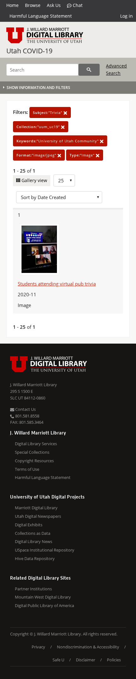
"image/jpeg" (37, 155)
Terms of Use (27, 469)
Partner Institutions (33, 589)
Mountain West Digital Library (43, 597)
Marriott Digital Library (36, 508)
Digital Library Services (36, 443)
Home (12, 5)
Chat (77, 5)
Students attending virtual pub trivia (57, 283)
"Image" (83, 155)
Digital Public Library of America (44, 605)
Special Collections (32, 452)
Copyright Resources (34, 460)
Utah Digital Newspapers (38, 516)
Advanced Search (116, 69)
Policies (114, 660)
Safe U (58, 660)
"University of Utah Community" (58, 141)
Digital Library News (33, 541)
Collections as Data (32, 533)
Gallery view (33, 180)
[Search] (89, 70)
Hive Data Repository (35, 558)
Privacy (38, 647)
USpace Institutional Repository (44, 550)
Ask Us (54, 5)
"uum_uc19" (38, 126)
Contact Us (25, 409)
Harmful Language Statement (40, 16)
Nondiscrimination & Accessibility (88, 647)
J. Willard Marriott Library (33, 384)
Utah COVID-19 (29, 50)
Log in (126, 16)
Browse (32, 5)
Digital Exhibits (28, 525)
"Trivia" (48, 112)
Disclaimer (85, 660)
